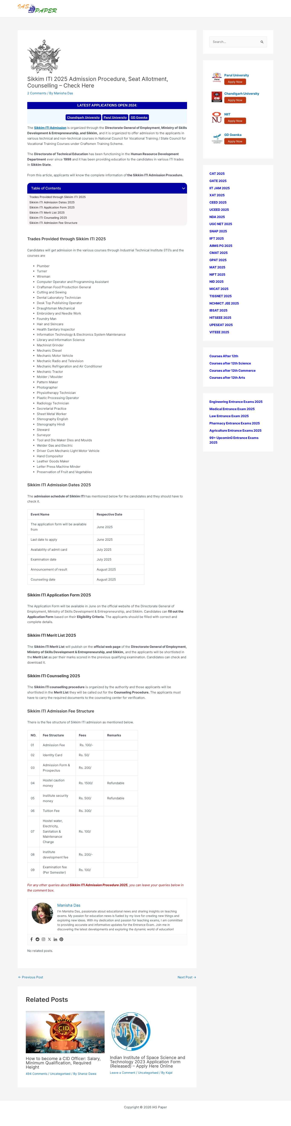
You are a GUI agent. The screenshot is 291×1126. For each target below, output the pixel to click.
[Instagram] (43, 939)
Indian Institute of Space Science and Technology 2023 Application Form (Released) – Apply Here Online (147, 1062)
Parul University (115, 117)
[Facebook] (31, 939)
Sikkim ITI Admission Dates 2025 (52, 202)
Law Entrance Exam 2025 (229, 416)
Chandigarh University (83, 117)
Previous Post (30, 977)
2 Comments (36, 93)
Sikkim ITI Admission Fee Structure (53, 222)
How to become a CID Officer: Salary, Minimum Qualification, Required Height (63, 1063)
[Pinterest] (61, 939)
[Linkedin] (55, 939)
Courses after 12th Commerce (232, 371)
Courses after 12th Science (230, 363)
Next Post (187, 977)
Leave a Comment (122, 1072)
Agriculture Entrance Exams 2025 (235, 430)
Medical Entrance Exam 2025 (232, 409)
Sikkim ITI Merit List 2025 (47, 212)
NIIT (227, 114)
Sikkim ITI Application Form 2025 (52, 207)
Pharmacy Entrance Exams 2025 (234, 423)
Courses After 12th (223, 356)
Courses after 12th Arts (227, 378)
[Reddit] (37, 939)
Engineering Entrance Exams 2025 (236, 402)
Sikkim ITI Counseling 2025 (48, 217)
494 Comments (36, 1073)
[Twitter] (49, 939)
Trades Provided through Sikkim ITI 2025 (57, 197)
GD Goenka (139, 117)
